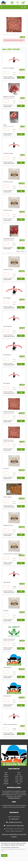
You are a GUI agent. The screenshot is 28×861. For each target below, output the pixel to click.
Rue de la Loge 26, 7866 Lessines (15, 825)
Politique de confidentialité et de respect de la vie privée (14, 835)
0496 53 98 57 (15, 819)
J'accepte (4, 855)
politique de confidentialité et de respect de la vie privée (13, 850)
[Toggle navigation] (25, 7)
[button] (1, 7)
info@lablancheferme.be (14, 798)
